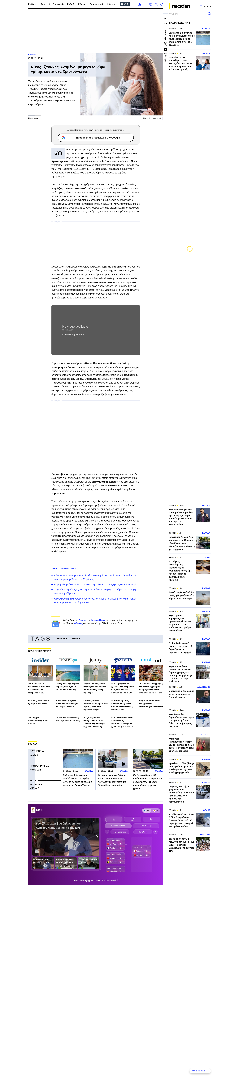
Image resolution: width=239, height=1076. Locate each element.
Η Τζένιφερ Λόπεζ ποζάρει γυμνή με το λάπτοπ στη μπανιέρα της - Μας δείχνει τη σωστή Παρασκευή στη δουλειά (95, 722)
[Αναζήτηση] (209, 13)
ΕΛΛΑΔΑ (32, 54)
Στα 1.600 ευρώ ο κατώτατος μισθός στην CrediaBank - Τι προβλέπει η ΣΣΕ (39, 688)
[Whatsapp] (165, 54)
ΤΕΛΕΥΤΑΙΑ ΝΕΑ (179, 23)
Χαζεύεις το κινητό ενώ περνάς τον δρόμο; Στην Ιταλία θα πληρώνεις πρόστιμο (95, 688)
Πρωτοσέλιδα (97, 4)
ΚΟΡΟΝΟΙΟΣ (63, 639)
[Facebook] (145, 4)
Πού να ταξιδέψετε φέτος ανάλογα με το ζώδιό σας (68, 719)
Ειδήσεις (33, 4)
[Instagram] (150, 4)
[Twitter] (156, 4)
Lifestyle (112, 4)
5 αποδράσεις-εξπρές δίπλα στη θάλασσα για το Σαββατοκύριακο (67, 704)
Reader (82, 620)
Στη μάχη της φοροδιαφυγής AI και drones (38, 721)
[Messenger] (165, 49)
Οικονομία (58, 4)
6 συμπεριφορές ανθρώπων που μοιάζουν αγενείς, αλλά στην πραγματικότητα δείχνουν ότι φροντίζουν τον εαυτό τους (96, 705)
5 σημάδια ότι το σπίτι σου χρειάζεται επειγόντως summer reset (151, 704)
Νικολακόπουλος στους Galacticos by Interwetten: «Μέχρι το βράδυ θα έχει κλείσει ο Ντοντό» (122, 722)
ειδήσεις (78, 623)
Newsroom (35, 769)
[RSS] (139, 4)
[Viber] (165, 60)
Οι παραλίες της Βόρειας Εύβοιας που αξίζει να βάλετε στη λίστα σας (67, 687)
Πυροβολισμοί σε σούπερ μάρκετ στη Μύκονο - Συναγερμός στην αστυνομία (95, 584)
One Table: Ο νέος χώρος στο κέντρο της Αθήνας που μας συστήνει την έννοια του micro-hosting (151, 688)
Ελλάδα (71, 4)
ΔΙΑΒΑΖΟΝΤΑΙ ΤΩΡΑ (63, 568)
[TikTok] (161, 4)
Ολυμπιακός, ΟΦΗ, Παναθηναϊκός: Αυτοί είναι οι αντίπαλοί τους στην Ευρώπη (122, 705)
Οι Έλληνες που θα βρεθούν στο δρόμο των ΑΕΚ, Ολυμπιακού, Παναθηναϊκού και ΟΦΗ (122, 688)
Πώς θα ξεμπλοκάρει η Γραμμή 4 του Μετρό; (38, 702)
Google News (98, 620)
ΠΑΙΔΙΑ (76, 639)
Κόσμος (82, 4)
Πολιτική (45, 4)
